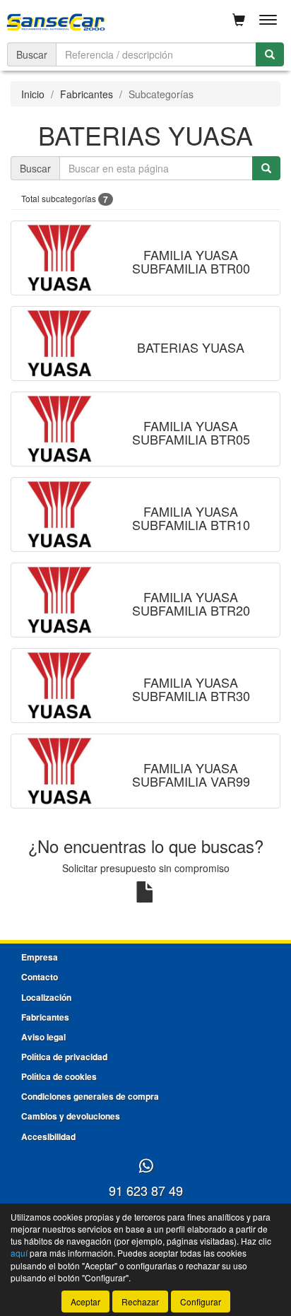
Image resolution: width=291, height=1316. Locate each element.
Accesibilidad (48, 1136)
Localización (46, 997)
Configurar (200, 1302)
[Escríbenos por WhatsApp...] (145, 1166)
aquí (19, 1253)
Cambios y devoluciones (70, 1116)
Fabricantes (86, 94)
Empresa (39, 957)
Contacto (39, 976)
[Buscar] (270, 54)
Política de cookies (59, 1076)
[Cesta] (238, 20)
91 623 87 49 (146, 1190)
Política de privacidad (64, 1056)
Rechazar (140, 1302)
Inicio (32, 94)
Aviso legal (43, 1036)
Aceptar (85, 1302)
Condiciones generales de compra (90, 1096)
